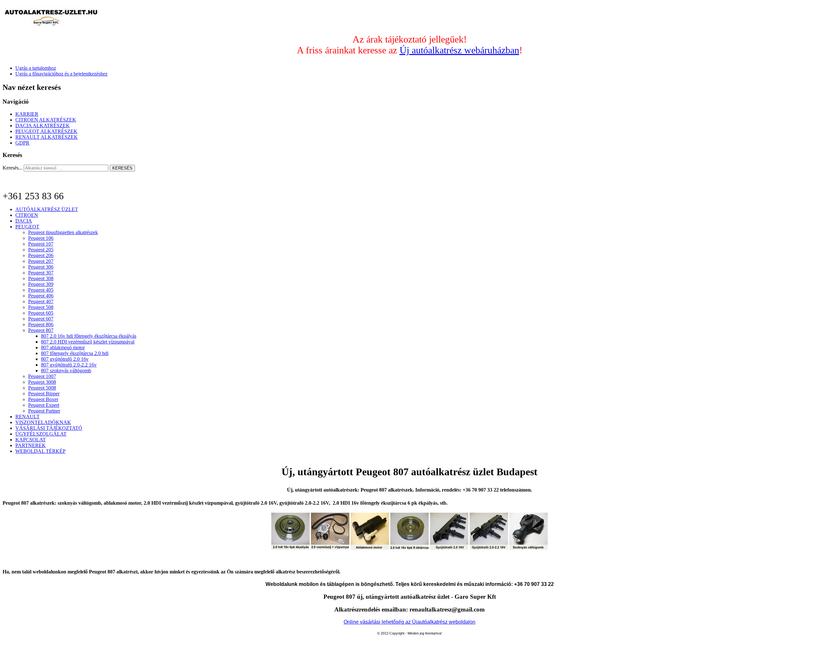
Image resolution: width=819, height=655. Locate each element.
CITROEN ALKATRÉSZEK (45, 119)
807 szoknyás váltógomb (66, 370)
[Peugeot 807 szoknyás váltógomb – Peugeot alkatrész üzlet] (528, 548)
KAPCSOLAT (30, 439)
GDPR (22, 143)
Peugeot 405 (40, 290)
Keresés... (12, 167)
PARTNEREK (30, 445)
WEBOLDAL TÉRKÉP (40, 451)
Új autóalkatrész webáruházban (459, 50)
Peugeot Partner (44, 411)
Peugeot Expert (43, 405)
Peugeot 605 (40, 313)
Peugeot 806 (40, 324)
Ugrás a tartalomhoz (35, 68)
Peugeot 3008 (42, 382)
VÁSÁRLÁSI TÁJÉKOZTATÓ (48, 428)
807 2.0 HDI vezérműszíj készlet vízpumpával (87, 341)
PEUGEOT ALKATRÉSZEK (46, 131)
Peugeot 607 (40, 318)
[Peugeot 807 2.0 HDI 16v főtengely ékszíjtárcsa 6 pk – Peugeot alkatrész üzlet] (409, 548)
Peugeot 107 (40, 244)
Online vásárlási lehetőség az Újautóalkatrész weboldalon (409, 622)
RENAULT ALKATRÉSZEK (46, 137)
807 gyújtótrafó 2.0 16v (65, 359)
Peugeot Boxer (43, 399)
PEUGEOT (27, 226)
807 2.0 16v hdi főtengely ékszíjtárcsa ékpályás (88, 336)
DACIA (23, 221)
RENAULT (27, 416)
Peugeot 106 (40, 238)
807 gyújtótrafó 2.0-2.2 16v (69, 364)
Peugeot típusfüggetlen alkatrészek (63, 232)
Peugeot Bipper (44, 393)
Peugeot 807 (40, 330)
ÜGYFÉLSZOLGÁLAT (41, 434)
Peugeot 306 (40, 267)
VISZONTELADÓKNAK (43, 422)
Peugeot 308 (40, 278)
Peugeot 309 (40, 284)
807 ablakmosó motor (63, 347)
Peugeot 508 (40, 307)
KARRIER (26, 114)
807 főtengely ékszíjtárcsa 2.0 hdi (74, 353)
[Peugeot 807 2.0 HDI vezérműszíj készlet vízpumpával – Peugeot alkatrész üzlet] (330, 548)
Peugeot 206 (40, 255)
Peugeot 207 (40, 261)
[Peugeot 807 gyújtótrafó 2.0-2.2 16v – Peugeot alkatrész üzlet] (489, 548)
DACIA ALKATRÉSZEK (42, 125)
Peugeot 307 (40, 272)
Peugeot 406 (40, 295)
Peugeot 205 (40, 249)
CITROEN (26, 215)
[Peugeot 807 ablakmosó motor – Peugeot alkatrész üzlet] (370, 548)
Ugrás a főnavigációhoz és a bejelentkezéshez (61, 73)
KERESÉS (122, 168)
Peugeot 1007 (42, 376)
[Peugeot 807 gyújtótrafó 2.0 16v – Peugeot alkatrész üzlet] (449, 548)
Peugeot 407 (40, 301)
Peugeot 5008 (42, 388)
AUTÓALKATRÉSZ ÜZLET (46, 209)
